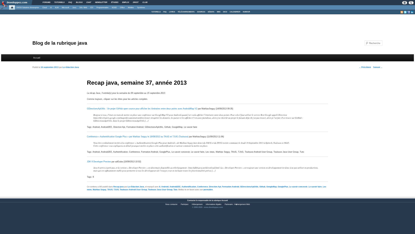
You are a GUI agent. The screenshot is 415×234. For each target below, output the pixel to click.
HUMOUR (246, 12)
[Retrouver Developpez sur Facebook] (408, 12)
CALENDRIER (235, 12)
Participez (185, 204)
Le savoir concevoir (298, 187)
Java (74, 7)
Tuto (175, 189)
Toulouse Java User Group (160, 189)
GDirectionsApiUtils (249, 187)
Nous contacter (171, 204)
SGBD (114, 7)
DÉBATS (211, 12)
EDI (91, 7)
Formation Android (230, 187)
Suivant (378, 67)
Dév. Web (83, 7)
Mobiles (131, 7)
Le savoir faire (315, 187)
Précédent (365, 67)
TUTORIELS (156, 12)
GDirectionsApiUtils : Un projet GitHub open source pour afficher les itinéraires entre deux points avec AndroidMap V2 (142, 108)
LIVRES (172, 12)
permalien (208, 189)
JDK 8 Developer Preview (99, 161)
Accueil (36, 58)
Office (122, 7)
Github (262, 187)
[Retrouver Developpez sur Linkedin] (412, 12)
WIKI (218, 12)
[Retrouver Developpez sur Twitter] (405, 12)
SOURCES (201, 12)
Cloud (44, 7)
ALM (57, 7)
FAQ (164, 12)
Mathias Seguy (99, 189)
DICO (225, 12)
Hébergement (197, 204)
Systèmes (141, 7)
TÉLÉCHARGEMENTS (186, 12)
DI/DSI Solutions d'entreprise (28, 7)
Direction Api (215, 187)
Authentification (189, 187)
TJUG (116, 189)
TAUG (110, 189)
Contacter (191, 200)
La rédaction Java (70, 67)
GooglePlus (283, 187)
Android (165, 187)
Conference (202, 187)
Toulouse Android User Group (133, 189)
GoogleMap (271, 187)
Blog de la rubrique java (59, 43)
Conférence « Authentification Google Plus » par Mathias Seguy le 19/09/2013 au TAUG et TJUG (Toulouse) (137, 136)
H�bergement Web (242, 204)
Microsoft (65, 7)
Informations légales (213, 204)
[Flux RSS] (402, 12)
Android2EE (175, 187)
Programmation (102, 7)
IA (51, 7)
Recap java (118, 187)
